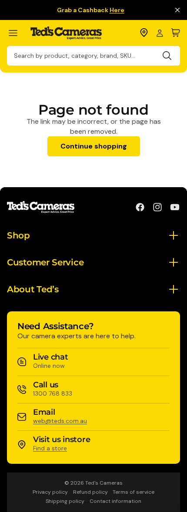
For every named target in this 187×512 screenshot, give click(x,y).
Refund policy (90, 492)
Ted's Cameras (104, 482)
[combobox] (93, 56)
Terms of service (133, 492)
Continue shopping (93, 146)
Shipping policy (65, 501)
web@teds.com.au (60, 421)
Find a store (50, 448)
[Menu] (17, 33)
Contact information (115, 501)
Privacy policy (50, 492)
